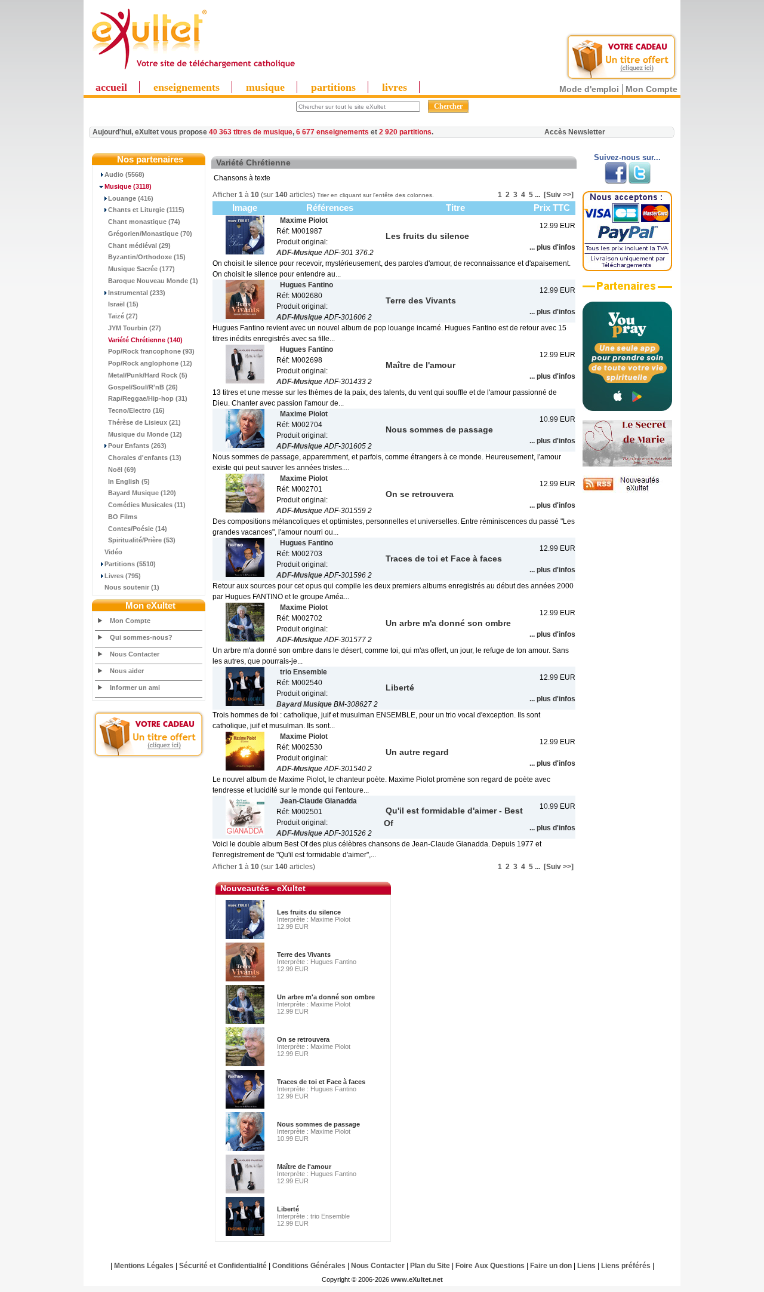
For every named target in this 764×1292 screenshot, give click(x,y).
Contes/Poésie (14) (137, 528)
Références (329, 207)
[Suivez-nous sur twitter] (640, 181)
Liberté (288, 1209)
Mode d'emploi (589, 89)
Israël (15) (123, 304)
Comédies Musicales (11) (147, 504)
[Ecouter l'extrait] (627, 290)
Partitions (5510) (130, 563)
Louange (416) (130, 198)
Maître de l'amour (304, 1166)
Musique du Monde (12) (145, 434)
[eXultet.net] (193, 70)
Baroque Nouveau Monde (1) (153, 280)
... (537, 195)
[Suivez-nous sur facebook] (616, 181)
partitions (333, 87)
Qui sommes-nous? (141, 637)
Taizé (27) (123, 316)
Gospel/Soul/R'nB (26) (143, 387)
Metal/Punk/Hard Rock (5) (147, 375)
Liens (586, 1266)
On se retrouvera (303, 1039)
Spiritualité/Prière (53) (141, 540)
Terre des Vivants (304, 954)
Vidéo (113, 552)
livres (394, 87)
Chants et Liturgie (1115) (146, 209)
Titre (455, 207)
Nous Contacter (134, 654)
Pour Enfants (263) (137, 445)
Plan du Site (430, 1266)
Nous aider (127, 670)
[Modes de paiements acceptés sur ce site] (627, 269)
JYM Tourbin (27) (134, 328)
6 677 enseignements (332, 132)
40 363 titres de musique (250, 132)
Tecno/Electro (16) (136, 410)
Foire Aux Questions (490, 1266)
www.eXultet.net (417, 1279)
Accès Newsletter (574, 132)
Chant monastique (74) (144, 221)
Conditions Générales (309, 1266)
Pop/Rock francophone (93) (151, 351)
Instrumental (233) (136, 292)
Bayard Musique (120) (142, 492)
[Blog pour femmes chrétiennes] (627, 464)
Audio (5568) (124, 174)
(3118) (128, 186)
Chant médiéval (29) (139, 245)
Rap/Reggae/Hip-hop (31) (147, 398)
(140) (145, 339)
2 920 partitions (405, 132)
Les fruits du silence (309, 912)
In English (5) (129, 481)
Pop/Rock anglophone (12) (150, 363)
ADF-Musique (299, 252)
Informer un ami (135, 687)
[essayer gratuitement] (621, 79)
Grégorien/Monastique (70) (150, 233)
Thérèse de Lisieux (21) (144, 422)
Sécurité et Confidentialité (223, 1266)
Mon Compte (651, 89)
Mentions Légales (144, 1266)
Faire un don (551, 1266)
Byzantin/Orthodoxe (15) (147, 256)
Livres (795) (122, 575)
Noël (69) (122, 469)
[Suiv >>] (559, 195)
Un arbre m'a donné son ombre (326, 997)
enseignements (186, 87)
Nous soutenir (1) (131, 587)
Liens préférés (626, 1266)
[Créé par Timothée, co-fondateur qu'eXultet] (627, 408)
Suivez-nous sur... (627, 157)
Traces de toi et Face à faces (321, 1081)
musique (265, 87)
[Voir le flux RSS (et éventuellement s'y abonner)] (627, 490)
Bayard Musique (304, 704)
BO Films (122, 516)
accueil (111, 87)
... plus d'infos (552, 247)
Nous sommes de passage (318, 1124)
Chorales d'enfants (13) (144, 457)
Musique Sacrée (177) (141, 268)
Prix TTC (552, 207)
